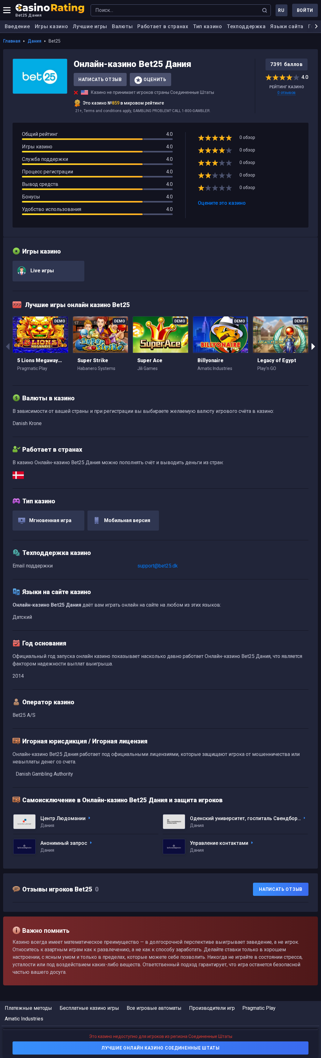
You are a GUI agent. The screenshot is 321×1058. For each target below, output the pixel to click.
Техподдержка (246, 26)
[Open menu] (7, 10)
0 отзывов (286, 92)
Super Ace (149, 360)
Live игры (41, 271)
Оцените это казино (222, 203)
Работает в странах (162, 26)
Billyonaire (210, 360)
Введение (17, 26)
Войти (305, 10)
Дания (34, 41)
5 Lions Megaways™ (40, 360)
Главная (11, 41)
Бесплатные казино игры (89, 1008)
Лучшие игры (90, 26)
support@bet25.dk (157, 566)
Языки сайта (286, 26)
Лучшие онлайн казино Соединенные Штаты (160, 1047)
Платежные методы (28, 1008)
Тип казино (207, 26)
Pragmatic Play (259, 1008)
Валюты (122, 26)
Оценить (155, 79)
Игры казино (51, 26)
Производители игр (212, 1008)
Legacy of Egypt (276, 360)
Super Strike (92, 360)
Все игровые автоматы (154, 1008)
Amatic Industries (24, 1019)
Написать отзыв (100, 79)
